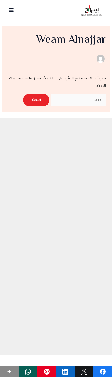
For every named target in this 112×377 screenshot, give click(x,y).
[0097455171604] (56, 306)
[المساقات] (56, 244)
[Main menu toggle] (11, 10)
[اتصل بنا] (56, 257)
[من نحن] (56, 231)
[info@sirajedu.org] (56, 293)
